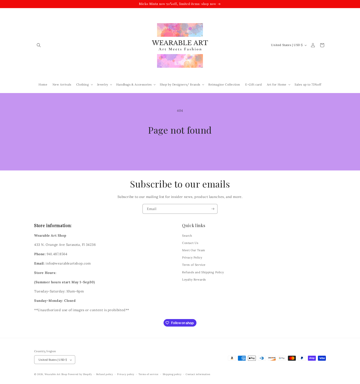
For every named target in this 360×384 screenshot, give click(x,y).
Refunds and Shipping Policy (203, 272)
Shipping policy (172, 374)
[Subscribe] (212, 209)
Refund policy (104, 374)
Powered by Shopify (80, 374)
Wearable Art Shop (56, 374)
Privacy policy (125, 374)
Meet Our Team (193, 250)
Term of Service (194, 265)
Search (187, 235)
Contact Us (190, 243)
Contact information (198, 374)
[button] (38, 45)
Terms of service (149, 374)
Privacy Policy (192, 257)
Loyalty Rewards (194, 279)
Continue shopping (180, 151)
